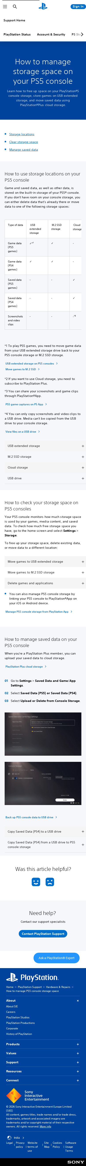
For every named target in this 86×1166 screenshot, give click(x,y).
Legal (9, 1143)
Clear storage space (23, 142)
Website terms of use (33, 1147)
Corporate (12, 1028)
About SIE (12, 1006)
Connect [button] (12, 1080)
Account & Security (51, 34)
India (17, 1137)
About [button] (10, 1000)
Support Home (14, 20)
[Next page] (81, 34)
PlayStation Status (17, 34)
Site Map (46, 1145)
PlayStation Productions (20, 1023)
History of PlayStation (19, 1034)
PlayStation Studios (18, 1017)
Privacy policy (20, 1145)
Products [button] (13, 1044)
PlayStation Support (30, 987)
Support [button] (12, 1062)
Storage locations (21, 134)
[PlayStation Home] (43, 7)
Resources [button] (14, 1071)
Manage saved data (23, 150)
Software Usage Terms (70, 1147)
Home (9, 987)
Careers (10, 1012)
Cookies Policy (57, 1145)
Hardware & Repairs (58, 987)
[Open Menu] (5, 6)
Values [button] (11, 1053)
